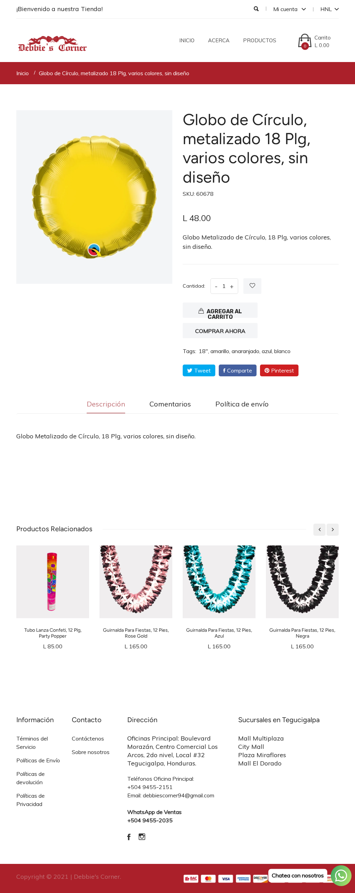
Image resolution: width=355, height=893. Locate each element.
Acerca (219, 40)
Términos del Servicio (32, 742)
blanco (282, 351)
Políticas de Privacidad (30, 799)
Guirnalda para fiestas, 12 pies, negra (302, 633)
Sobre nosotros (91, 751)
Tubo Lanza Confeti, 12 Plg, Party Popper (52, 633)
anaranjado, (246, 351)
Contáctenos (88, 738)
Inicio (186, 40)
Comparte (239, 370)
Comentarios (170, 404)
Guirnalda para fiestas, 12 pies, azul (219, 633)
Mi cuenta (286, 9)
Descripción (106, 404)
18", (204, 351)
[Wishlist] (252, 286)
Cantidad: (194, 286)
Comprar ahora (220, 330)
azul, (267, 351)
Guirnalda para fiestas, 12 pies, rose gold (136, 633)
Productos (259, 40)
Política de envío (242, 404)
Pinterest (282, 370)
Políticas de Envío (38, 760)
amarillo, (220, 351)
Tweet (202, 370)
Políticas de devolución (30, 778)
